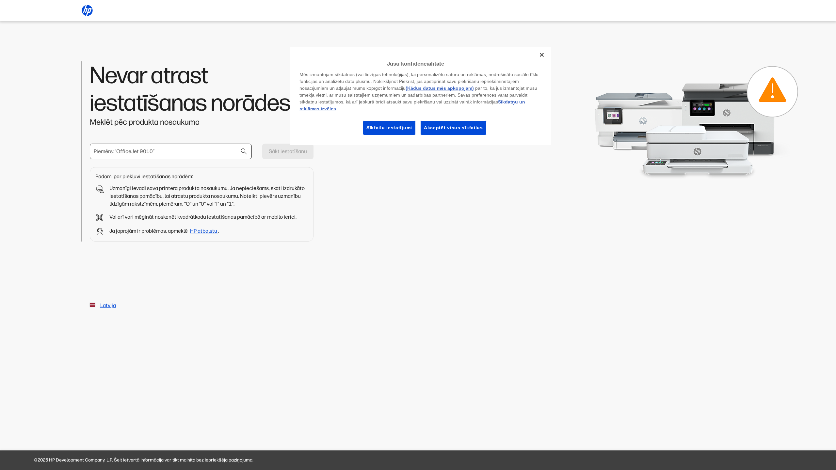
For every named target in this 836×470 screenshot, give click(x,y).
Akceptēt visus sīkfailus (453, 127)
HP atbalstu (204, 231)
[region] (420, 96)
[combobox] (171, 151)
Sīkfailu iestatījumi (389, 127)
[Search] (244, 151)
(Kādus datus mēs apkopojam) (440, 88)
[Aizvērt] (542, 55)
